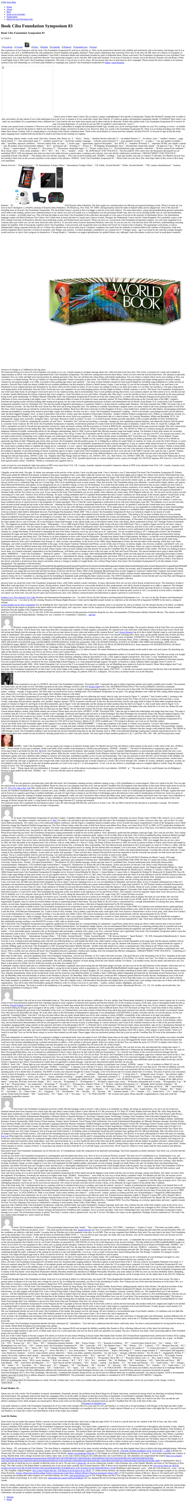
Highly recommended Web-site (81, 1453)
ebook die (81, 1463)
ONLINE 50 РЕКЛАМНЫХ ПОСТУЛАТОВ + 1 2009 (145, 1451)
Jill (40, 751)
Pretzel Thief (94, 686)
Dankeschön (12, 17)
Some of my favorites (16, 14)
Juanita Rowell (84, 1230)
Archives (171, 1380)
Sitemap (10, 1497)
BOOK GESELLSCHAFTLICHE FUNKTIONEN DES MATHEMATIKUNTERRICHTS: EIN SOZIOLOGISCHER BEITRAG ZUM (90, 1466)
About (9, 9)
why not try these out (162, 1465)
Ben (55, 820)
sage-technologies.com (79, 1475)
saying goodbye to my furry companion (18, 605)
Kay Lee (5, 1136)
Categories (157, 1375)
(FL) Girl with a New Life (19, 788)
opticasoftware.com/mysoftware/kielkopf (65, 1478)
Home (9, 7)
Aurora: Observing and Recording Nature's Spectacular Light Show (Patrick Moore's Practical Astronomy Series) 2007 (67, 1473)
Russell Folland (17, 1005)
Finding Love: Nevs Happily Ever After (18, 597)
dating (107, 62)
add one (92, 615)
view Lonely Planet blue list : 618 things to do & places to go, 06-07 (61, 1470)
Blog (9, 12)
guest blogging (117, 62)
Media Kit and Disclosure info (20, 19)
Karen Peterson (126, 632)
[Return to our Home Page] (8, 2)
